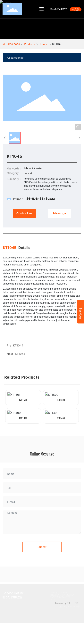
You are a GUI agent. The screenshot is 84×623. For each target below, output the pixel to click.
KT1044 (20, 353)
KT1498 (61, 418)
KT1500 (61, 400)
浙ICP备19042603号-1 (70, 606)
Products (29, 44)
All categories (15, 57)
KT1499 (23, 418)
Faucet (44, 44)
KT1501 (23, 400)
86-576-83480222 (40, 198)
